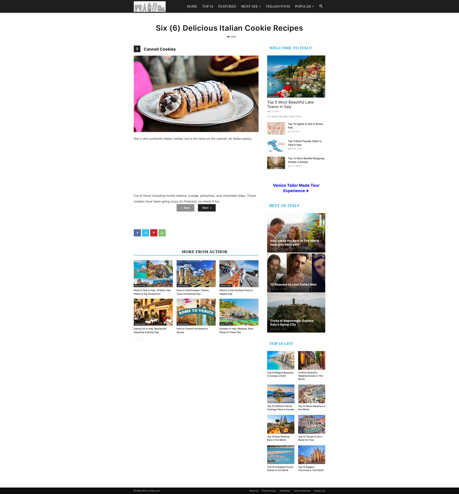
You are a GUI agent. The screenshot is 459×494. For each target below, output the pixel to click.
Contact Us (319, 490)
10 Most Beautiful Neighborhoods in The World (310, 375)
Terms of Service (302, 490)
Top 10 (207, 6)
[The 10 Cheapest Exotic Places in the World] (280, 454)
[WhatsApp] (162, 232)
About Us (253, 490)
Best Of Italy (140, 285)
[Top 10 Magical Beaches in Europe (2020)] (280, 360)
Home (192, 6)
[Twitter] (145, 232)
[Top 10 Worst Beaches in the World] (311, 394)
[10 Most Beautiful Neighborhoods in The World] (311, 360)
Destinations (183, 285)
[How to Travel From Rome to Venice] (196, 312)
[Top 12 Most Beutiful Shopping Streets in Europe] (276, 163)
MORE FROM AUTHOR (205, 252)
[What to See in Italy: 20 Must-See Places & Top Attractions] (153, 273)
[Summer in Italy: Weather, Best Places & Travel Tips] (239, 312)
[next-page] (141, 339)
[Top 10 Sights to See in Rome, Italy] (276, 128)
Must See (249, 6)
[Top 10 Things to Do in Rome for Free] (311, 424)
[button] (321, 6)
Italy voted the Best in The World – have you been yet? (295, 242)
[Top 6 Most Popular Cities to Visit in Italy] (276, 145)
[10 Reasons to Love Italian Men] (296, 273)
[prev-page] (136, 339)
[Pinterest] (153, 232)
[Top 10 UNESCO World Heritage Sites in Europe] (280, 394)
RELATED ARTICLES (156, 252)
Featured (227, 6)
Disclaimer (285, 490)
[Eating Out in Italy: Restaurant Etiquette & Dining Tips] (153, 312)
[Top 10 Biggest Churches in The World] (311, 454)
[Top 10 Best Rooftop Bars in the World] (280, 424)
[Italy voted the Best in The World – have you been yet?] (296, 233)
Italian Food (278, 6)
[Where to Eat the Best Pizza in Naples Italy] (239, 273)
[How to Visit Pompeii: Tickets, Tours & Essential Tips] (196, 273)
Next (205, 208)
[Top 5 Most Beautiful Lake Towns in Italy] (296, 76)
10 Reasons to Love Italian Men (293, 284)
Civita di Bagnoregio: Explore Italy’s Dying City (292, 322)
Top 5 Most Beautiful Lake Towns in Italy (290, 104)
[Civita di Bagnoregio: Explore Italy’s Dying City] (296, 313)
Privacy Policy (269, 490)
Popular (303, 6)
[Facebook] (137, 232)
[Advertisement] (196, 168)
